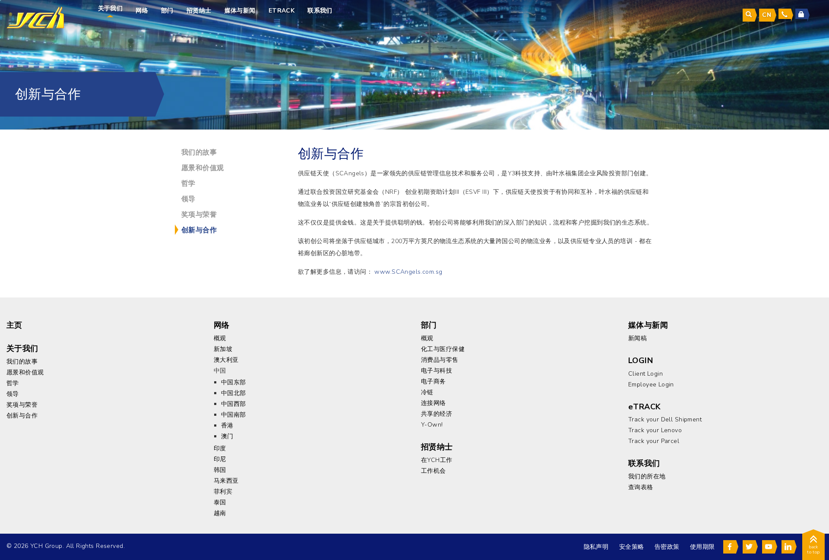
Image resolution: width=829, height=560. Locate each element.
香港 (227, 425)
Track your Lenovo (655, 430)
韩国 (220, 470)
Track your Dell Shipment (665, 419)
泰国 (220, 502)
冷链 (427, 392)
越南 (220, 513)
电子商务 (433, 381)
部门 (167, 10)
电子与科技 (436, 371)
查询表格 (640, 487)
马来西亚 (226, 481)
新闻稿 (637, 338)
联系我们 (319, 10)
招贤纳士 (199, 10)
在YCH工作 (436, 460)
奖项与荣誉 (199, 214)
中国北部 (233, 393)
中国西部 (233, 404)
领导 (188, 199)
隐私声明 (596, 547)
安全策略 (631, 547)
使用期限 (702, 547)
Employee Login (651, 384)
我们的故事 (199, 152)
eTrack (282, 10)
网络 (142, 10)
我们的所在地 (647, 476)
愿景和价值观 (202, 168)
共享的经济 (436, 414)
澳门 (227, 436)
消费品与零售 (440, 360)
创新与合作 (199, 230)
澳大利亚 (226, 360)
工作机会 (433, 471)
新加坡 (223, 349)
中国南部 (233, 415)
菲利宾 (223, 491)
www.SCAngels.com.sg (408, 272)
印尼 (220, 459)
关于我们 (110, 8)
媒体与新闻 (240, 10)
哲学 (188, 183)
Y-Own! (432, 425)
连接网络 (433, 403)
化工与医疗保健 (443, 349)
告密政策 (667, 547)
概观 (220, 338)
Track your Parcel (653, 441)
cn (766, 15)
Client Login (645, 374)
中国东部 (233, 382)
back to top (813, 549)
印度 (220, 448)
